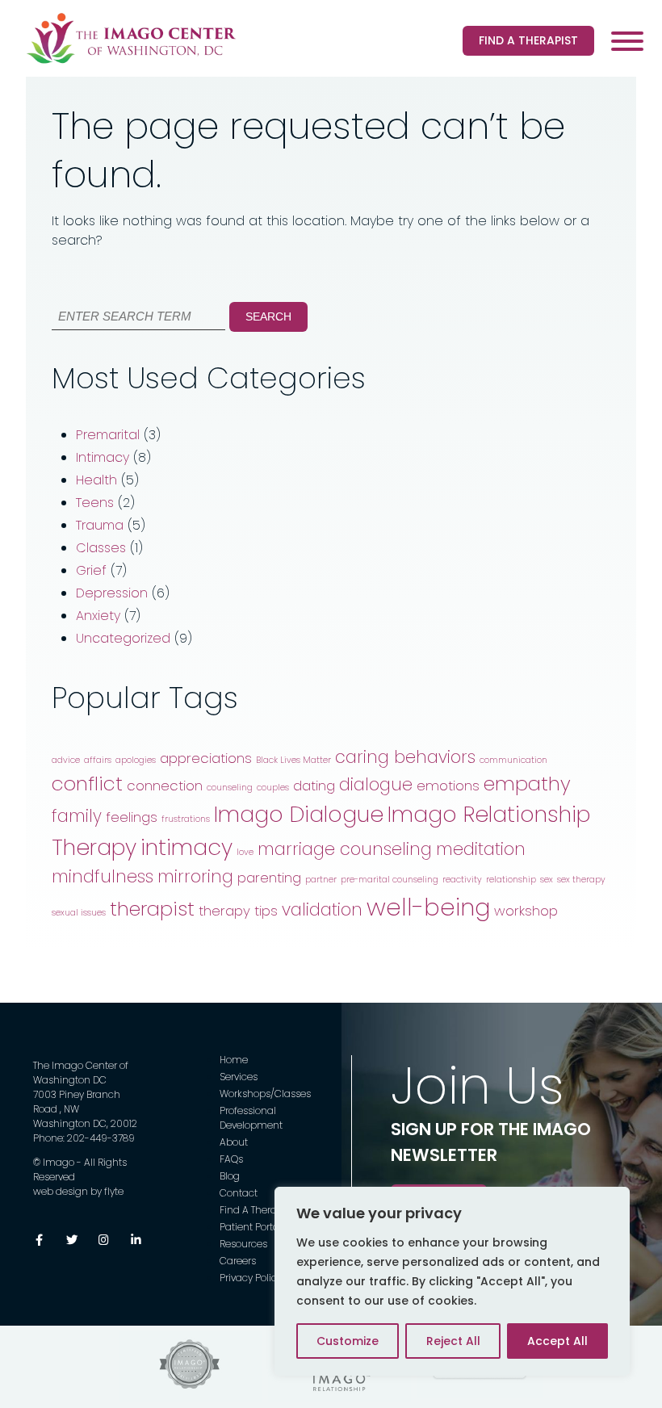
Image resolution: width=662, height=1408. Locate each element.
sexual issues (79, 913)
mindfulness (102, 876)
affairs (97, 760)
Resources (243, 1244)
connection (165, 785)
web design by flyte (78, 1191)
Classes (101, 547)
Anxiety (98, 615)
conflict (87, 783)
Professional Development (251, 1118)
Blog (230, 1176)
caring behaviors (405, 757)
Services (239, 1076)
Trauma (100, 525)
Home (234, 1059)
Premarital (108, 434)
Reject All (453, 1341)
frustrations (185, 819)
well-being (428, 907)
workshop (526, 910)
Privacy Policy (251, 1277)
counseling (230, 788)
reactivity (462, 880)
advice (66, 760)
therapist (152, 908)
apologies (135, 760)
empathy (527, 783)
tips (266, 910)
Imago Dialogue (298, 814)
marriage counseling (345, 849)
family (77, 816)
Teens (95, 502)
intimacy (186, 847)
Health (96, 480)
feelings (131, 817)
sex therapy (581, 880)
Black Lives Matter (293, 760)
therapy (224, 910)
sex (546, 880)
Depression (112, 593)
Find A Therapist (528, 40)
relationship (511, 880)
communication (513, 760)
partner (321, 880)
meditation (481, 849)
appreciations (206, 758)
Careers (238, 1261)
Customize (347, 1341)
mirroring (195, 876)
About (234, 1142)
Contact (239, 1193)
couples (273, 788)
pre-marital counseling (389, 880)
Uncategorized (123, 638)
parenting (269, 877)
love (245, 852)
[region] (452, 1281)
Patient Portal (251, 1227)
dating (314, 785)
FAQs (231, 1159)
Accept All (557, 1341)
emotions (448, 785)
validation (322, 909)
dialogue (376, 784)
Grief (91, 570)
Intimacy (102, 457)
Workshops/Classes (265, 1093)
